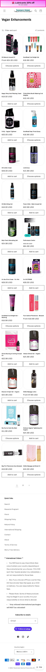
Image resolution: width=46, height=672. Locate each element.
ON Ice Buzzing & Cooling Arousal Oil (12, 354)
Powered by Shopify (32, 668)
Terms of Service (10, 545)
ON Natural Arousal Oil (8, 57)
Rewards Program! (11, 509)
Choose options (12, 66)
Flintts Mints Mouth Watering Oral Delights (33, 94)
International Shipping (12, 529)
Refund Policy (9, 524)
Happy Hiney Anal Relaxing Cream (11, 93)
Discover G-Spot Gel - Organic (10, 392)
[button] (4, 10)
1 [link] (17, 485)
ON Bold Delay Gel (7, 204)
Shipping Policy (10, 519)
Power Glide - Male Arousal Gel (32, 204)
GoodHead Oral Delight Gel (31, 57)
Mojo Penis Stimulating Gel (10, 240)
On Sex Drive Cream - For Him (10, 279)
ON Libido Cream (7, 168)
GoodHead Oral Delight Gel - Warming (10, 316)
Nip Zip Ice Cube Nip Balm (9, 428)
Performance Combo (29, 240)
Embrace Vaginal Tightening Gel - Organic (33, 429)
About (6, 540)
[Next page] (29, 485)
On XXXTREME (27, 279)
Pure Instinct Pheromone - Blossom (33, 316)
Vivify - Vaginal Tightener (9, 131)
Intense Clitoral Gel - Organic (31, 354)
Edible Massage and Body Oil (31, 466)
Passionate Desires (19, 668)
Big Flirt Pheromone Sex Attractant (12, 466)
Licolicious (26, 168)
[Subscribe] (35, 621)
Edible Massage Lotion (29, 392)
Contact (7, 535)
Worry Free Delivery (12, 550)
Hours (6, 514)
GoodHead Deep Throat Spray (31, 131)
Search (7, 504)
